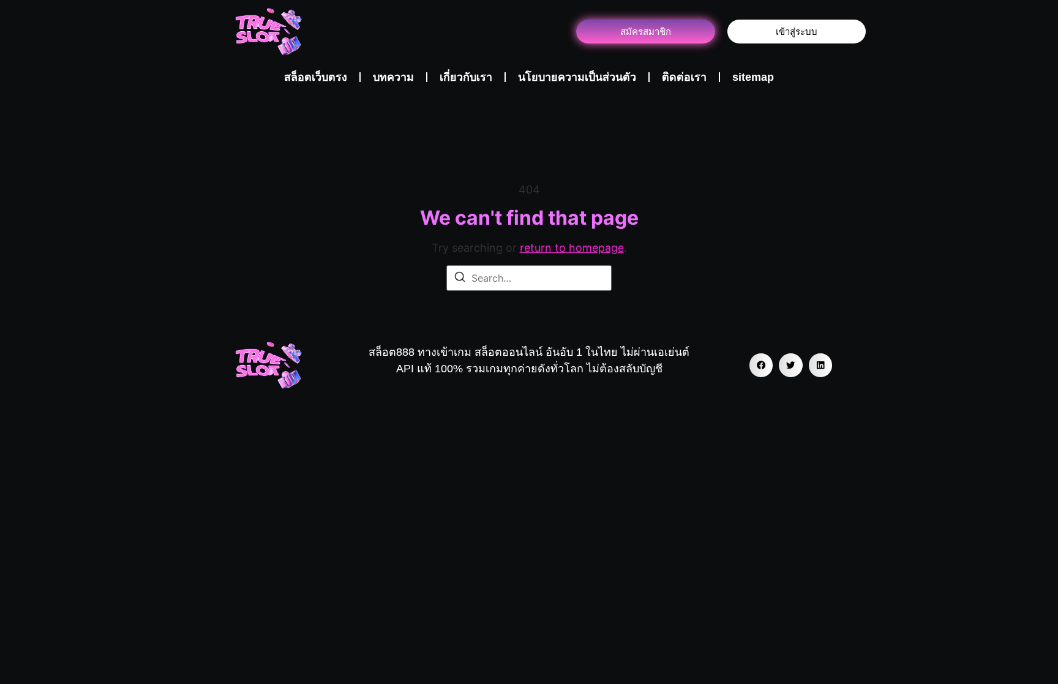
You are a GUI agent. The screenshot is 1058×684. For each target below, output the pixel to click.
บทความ (393, 77)
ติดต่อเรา (684, 77)
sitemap (753, 77)
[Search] (460, 278)
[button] (761, 365)
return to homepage (572, 247)
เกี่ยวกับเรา (466, 77)
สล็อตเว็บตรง (315, 77)
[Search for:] (529, 278)
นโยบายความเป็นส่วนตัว (577, 77)
